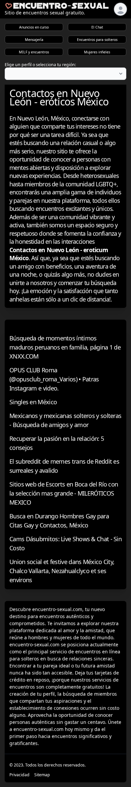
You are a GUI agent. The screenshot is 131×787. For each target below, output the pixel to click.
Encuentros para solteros (97, 39)
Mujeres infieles (97, 52)
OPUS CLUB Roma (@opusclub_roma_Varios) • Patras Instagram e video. (54, 379)
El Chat (97, 27)
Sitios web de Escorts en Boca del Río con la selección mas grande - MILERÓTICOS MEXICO (63, 493)
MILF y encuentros (34, 52)
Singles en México (33, 402)
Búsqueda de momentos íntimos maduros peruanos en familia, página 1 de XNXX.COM (65, 347)
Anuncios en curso (34, 27)
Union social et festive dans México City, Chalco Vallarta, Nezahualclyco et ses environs (61, 571)
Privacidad (19, 775)
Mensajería (34, 39)
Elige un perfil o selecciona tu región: (40, 64)
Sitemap (42, 775)
